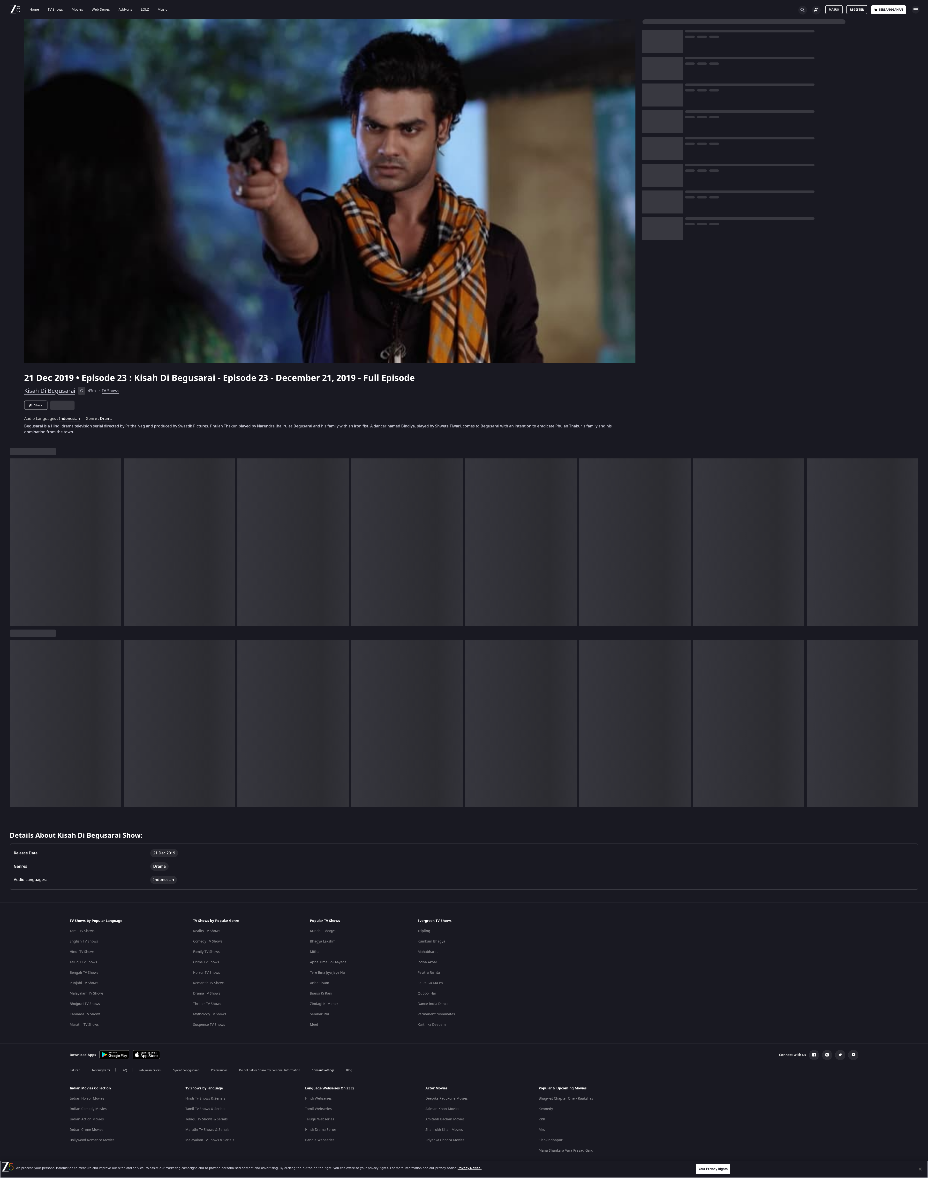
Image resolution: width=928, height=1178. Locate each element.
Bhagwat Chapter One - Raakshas (566, 1098)
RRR (542, 1119)
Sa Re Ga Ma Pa (430, 983)
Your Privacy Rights (713, 1169)
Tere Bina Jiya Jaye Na (327, 972)
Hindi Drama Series (321, 1129)
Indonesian (69, 418)
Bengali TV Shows (84, 972)
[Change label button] (816, 10)
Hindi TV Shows (82, 951)
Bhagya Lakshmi (323, 941)
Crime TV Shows (206, 962)
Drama (106, 418)
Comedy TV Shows (207, 941)
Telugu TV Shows (83, 962)
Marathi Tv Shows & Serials (207, 1129)
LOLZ (145, 9)
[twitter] (840, 1055)
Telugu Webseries (319, 1119)
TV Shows (55, 9)
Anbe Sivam (319, 983)
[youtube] (853, 1055)
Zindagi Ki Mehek (324, 1003)
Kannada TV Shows (85, 1014)
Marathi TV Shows (84, 1024)
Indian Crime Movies (86, 1129)
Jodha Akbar (427, 962)
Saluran (75, 1070)
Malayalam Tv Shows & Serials (209, 1140)
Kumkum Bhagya (431, 941)
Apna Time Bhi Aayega (328, 962)
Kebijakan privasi (150, 1070)
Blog (349, 1070)
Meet (314, 1024)
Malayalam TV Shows (87, 993)
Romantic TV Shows (209, 983)
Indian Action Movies (87, 1119)
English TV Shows (84, 941)
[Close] (920, 1169)
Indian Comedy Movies (88, 1108)
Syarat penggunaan (186, 1070)
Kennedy (546, 1108)
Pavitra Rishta (429, 972)
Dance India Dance (433, 1003)
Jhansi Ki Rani (321, 993)
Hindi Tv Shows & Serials (205, 1098)
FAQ (124, 1070)
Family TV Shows (206, 951)
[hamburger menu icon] (916, 10)
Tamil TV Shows (82, 931)
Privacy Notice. (470, 1168)
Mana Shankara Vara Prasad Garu (566, 1150)
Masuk (834, 10)
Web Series (101, 9)
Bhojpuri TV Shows (85, 1003)
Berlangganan (890, 10)
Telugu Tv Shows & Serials (206, 1119)
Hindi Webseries (318, 1098)
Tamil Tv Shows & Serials (205, 1108)
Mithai (315, 951)
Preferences (219, 1070)
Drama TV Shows (206, 993)
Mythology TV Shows (209, 1014)
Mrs (542, 1129)
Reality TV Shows (206, 931)
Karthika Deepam (432, 1024)
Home (34, 9)
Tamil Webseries (318, 1108)
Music (162, 9)
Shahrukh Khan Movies (444, 1129)
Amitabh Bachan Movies (445, 1119)
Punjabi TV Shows (84, 983)
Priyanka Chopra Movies (444, 1140)
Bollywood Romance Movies (92, 1140)
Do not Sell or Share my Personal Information (269, 1070)
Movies (77, 9)
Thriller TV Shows (207, 1003)
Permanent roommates (436, 1014)
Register (857, 10)
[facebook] (814, 1055)
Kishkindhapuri (551, 1140)
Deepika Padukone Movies (446, 1098)
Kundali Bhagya (323, 931)
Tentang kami (101, 1070)
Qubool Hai (427, 993)
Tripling (424, 931)
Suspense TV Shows (209, 1024)
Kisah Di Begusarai (49, 391)
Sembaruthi (319, 1014)
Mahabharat (428, 951)
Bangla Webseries (319, 1140)
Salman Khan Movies (442, 1108)
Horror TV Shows (206, 972)
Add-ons (125, 9)
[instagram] (827, 1055)
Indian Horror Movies (87, 1098)
